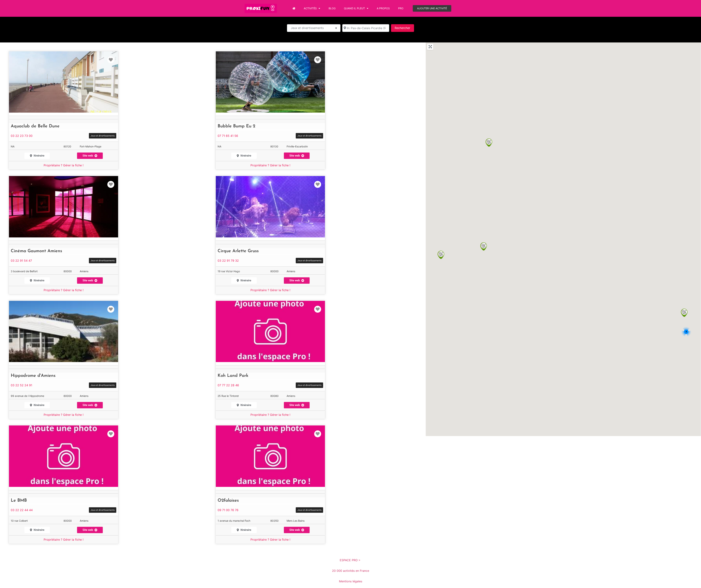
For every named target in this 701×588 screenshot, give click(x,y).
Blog (332, 8)
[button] (90, 280)
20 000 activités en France (350, 571)
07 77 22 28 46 (228, 385)
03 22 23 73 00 (21, 136)
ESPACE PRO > (350, 560)
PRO (400, 8)
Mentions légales (350, 581)
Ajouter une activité (432, 8)
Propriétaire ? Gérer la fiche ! (63, 165)
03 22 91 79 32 (228, 260)
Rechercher (404, 28)
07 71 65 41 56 (228, 136)
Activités (310, 8)
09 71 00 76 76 (228, 510)
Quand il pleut (354, 8)
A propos (383, 8)
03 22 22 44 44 (22, 510)
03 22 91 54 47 (21, 260)
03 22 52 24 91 (21, 385)
